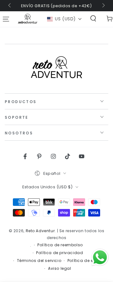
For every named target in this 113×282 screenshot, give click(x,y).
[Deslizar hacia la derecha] (103, 5)
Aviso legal (59, 268)
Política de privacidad (59, 252)
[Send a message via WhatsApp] (100, 257)
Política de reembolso (60, 245)
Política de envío (84, 260)
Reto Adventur (40, 230)
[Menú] (6, 19)
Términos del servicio (39, 260)
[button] (64, 19)
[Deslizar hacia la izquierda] (10, 5)
